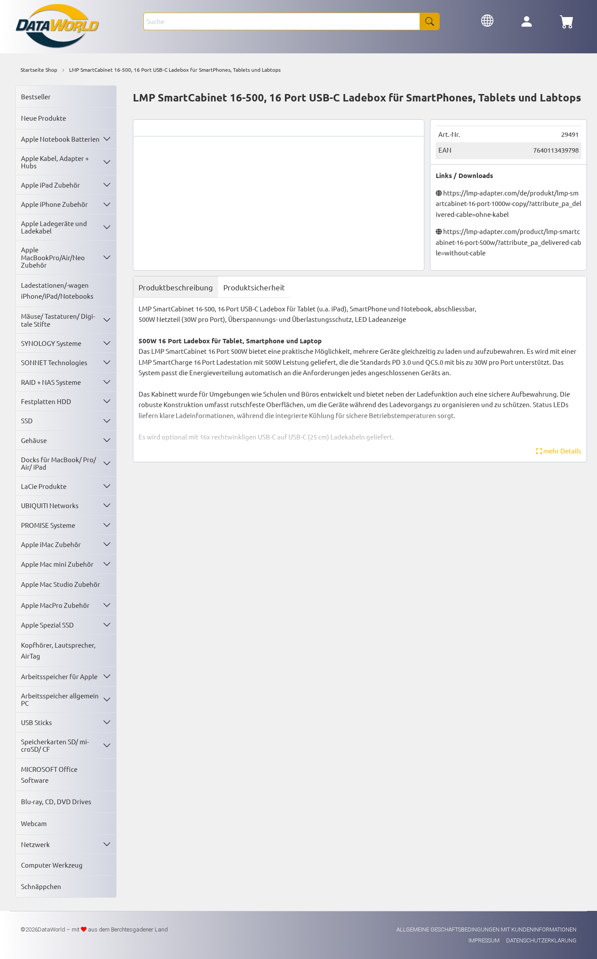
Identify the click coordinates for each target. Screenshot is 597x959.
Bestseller (36, 96)
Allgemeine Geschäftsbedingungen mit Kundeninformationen (486, 929)
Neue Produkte (43, 118)
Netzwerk (35, 844)
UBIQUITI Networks (50, 505)
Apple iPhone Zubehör (54, 204)
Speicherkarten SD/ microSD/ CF (55, 745)
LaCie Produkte (43, 486)
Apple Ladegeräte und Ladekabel (54, 227)
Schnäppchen (41, 886)
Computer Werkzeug (52, 865)
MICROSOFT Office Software (49, 774)
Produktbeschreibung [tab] (176, 287)
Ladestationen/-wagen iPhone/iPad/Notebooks (57, 290)
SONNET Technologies (54, 362)
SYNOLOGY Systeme (51, 343)
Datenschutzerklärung (541, 940)
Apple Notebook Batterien (60, 139)
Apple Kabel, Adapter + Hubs (55, 162)
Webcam (34, 823)
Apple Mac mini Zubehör (57, 564)
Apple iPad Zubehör (50, 185)
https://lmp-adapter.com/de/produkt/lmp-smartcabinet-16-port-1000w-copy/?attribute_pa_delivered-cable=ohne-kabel (508, 203)
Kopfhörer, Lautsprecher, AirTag (58, 650)
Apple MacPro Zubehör (55, 605)
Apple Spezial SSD (47, 625)
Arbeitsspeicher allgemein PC (60, 699)
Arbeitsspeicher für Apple (59, 676)
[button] (487, 19)
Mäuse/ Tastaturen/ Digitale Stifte (58, 320)
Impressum (485, 940)
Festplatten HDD (46, 401)
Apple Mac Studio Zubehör (60, 584)
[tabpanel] (360, 379)
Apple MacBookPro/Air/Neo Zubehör (53, 257)
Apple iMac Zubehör (51, 544)
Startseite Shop (39, 69)
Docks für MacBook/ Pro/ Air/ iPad (58, 463)
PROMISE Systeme (48, 525)
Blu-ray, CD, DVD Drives (56, 801)
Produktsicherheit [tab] (254, 287)
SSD (27, 420)
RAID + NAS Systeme (51, 382)
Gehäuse (34, 440)
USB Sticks (36, 722)
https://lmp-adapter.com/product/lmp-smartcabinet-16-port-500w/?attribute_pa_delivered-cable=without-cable (508, 242)
